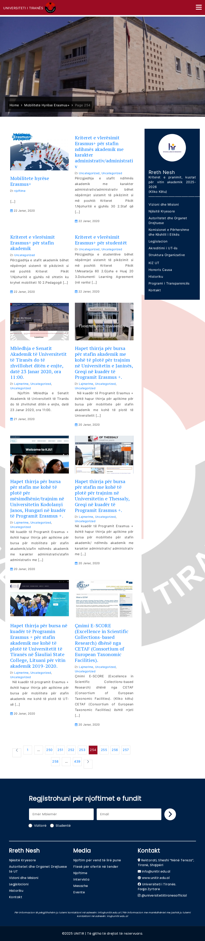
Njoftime (80, 873)
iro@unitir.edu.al (117, 916)
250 (49, 750)
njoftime (19, 190)
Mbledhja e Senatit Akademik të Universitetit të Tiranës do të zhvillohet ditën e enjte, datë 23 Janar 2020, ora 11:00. (38, 362)
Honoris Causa (160, 270)
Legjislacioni (19, 884)
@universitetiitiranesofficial (164, 895)
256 (115, 750)
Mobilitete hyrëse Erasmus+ (29, 181)
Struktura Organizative (167, 255)
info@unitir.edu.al (156, 871)
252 (71, 750)
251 (60, 750)
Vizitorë (40, 825)
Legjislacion (158, 241)
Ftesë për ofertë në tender (95, 866)
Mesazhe (80, 886)
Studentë (63, 825)
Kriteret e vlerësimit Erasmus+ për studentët (101, 240)
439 (77, 761)
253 (82, 750)
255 (104, 750)
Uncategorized (89, 173)
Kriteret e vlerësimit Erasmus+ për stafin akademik (32, 242)
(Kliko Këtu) (158, 192)
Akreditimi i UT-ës (163, 248)
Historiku (156, 276)
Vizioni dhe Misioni (164, 204)
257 (126, 750)
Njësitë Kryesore (162, 211)
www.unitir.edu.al (156, 878)
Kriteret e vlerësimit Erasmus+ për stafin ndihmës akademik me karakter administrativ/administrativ (104, 152)
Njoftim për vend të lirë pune (97, 860)
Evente (79, 892)
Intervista (81, 879)
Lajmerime (21, 383)
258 (55, 761)
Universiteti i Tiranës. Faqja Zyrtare (157, 886)
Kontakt (155, 290)
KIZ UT (154, 263)
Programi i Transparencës (169, 283)
